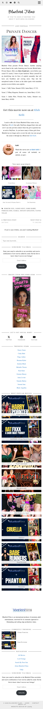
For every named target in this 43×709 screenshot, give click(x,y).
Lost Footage (21, 26)
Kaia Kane (21, 371)
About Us (22, 704)
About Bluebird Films (21, 666)
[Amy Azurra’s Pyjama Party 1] (11, 192)
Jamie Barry (31, 208)
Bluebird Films (22, 12)
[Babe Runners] (9, 645)
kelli (11, 125)
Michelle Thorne (21, 367)
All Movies (21, 655)
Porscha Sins (7, 211)
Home (27, 703)
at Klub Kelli (34, 149)
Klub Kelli (33, 136)
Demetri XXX (9, 208)
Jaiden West (20, 208)
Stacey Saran (22, 350)
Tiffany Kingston (27, 211)
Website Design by (21, 706)
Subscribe (22, 266)
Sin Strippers (31, 202)
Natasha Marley (21, 381)
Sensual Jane (21, 384)
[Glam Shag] (11, 173)
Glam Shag (11, 183)
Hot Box (9, 221)
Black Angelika (21, 388)
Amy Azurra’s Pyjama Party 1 (12, 202)
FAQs (21, 670)
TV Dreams (36, 221)
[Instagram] (6, 3)
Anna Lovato (21, 377)
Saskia (16, 211)
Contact (35, 703)
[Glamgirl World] (31, 173)
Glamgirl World (31, 183)
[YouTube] (11, 3)
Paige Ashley (21, 357)
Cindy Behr (21, 353)
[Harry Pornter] (9, 635)
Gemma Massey (21, 374)
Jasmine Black (21, 364)
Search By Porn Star (21, 662)
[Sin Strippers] (31, 192)
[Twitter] (3, 3)
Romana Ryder (21, 360)
